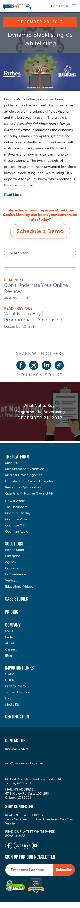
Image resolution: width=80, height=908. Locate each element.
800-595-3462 (16, 749)
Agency (10, 562)
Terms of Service (17, 692)
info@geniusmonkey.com (24, 763)
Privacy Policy (15, 686)
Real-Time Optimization (23, 487)
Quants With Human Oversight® (29, 493)
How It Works (15, 501)
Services (11, 463)
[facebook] (8, 846)
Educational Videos (19, 586)
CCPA (9, 674)
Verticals (11, 580)
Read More (13, 195)
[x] (17, 846)
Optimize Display (17, 513)
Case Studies (16, 599)
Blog (8, 655)
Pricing (11, 612)
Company (13, 625)
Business (11, 568)
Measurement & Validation (24, 469)
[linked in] (26, 846)
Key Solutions (15, 550)
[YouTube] (35, 846)
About (9, 643)
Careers (11, 649)
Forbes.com (35, 105)
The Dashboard (16, 507)
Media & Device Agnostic (23, 475)
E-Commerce (15, 574)
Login (9, 698)
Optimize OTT (15, 525)
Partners (11, 637)
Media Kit (12, 704)
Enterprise (12, 556)
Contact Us (59, 6)
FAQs (9, 631)
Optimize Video (16, 519)
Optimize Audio (16, 531)
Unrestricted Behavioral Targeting (30, 481)
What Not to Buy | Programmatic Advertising (33, 317)
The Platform (17, 457)
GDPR (9, 680)
